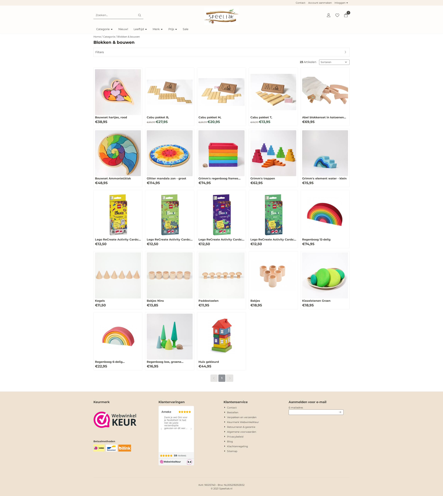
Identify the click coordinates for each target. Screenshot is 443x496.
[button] (328, 15)
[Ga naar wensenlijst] (337, 15)
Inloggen (339, 2)
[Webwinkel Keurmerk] (115, 432)
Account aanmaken (320, 2)
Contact (300, 2)
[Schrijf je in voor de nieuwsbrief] (340, 412)
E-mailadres (316, 407)
